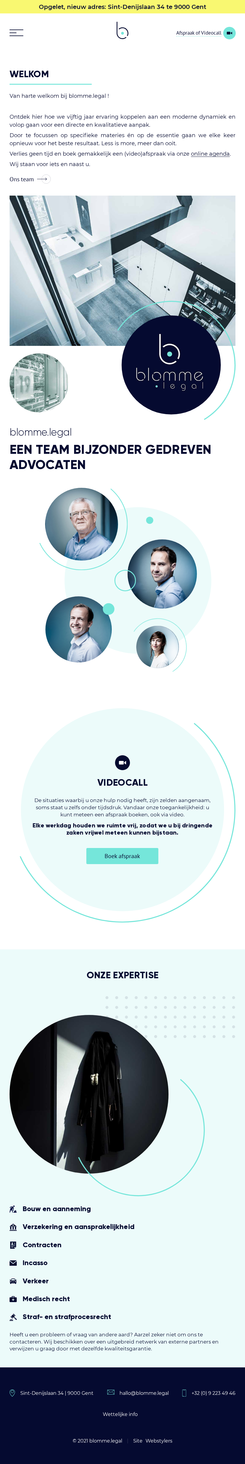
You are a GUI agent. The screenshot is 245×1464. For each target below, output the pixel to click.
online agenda (210, 154)
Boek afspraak (122, 856)
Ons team (22, 179)
